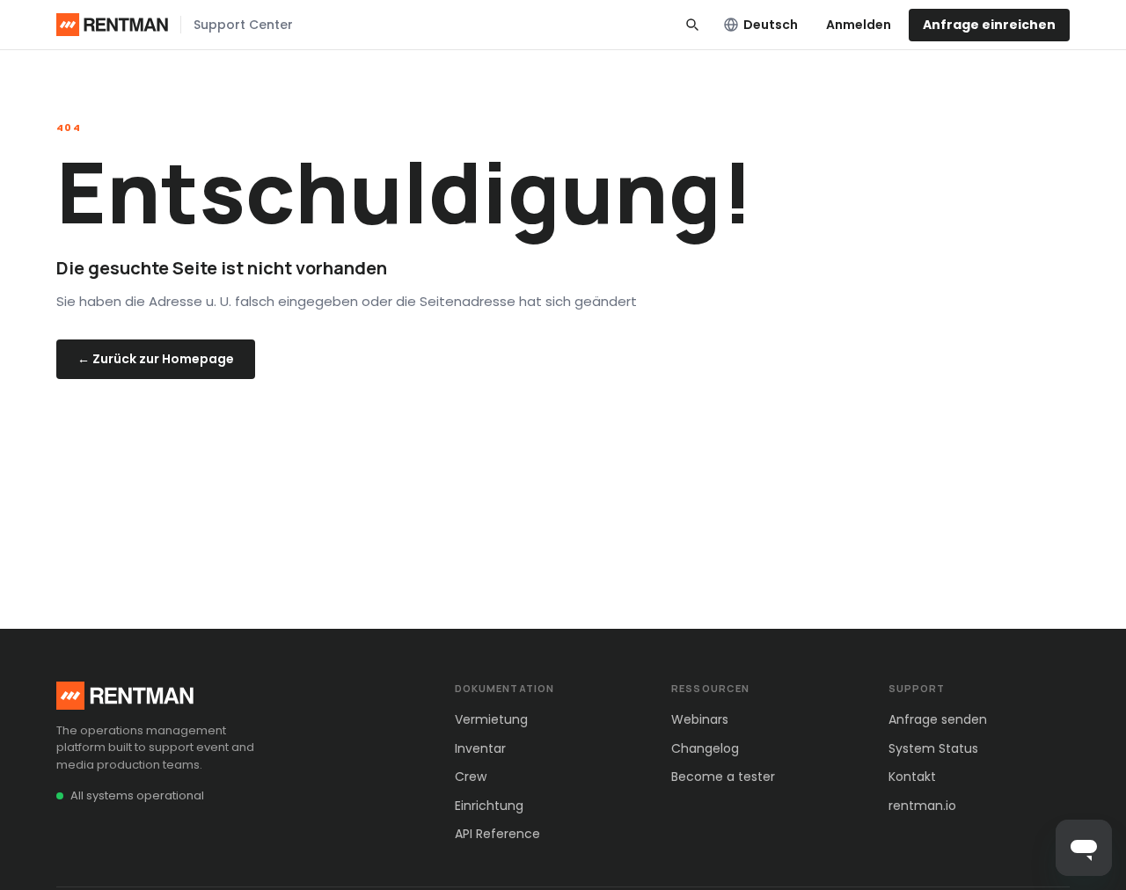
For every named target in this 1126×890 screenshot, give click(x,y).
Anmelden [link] (858, 24)
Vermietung (491, 719)
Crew (470, 776)
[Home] (112, 24)
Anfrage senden (937, 719)
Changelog (705, 748)
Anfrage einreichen (989, 24)
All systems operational (137, 795)
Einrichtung (489, 805)
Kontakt (912, 776)
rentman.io (922, 805)
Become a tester (723, 776)
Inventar (480, 748)
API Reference (497, 834)
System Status (933, 748)
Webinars (699, 719)
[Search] (692, 24)
